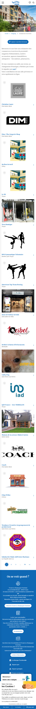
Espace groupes (17, 669)
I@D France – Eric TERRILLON (13, 405)
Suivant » (29, 564)
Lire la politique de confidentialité (9, 701)
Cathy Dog (5, 375)
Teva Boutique (7, 224)
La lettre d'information (18, 655)
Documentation (18, 631)
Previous (4, 300)
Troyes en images (18, 673)
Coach (4, 465)
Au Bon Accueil (7, 164)
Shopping (13, 33)
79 (25, 564)
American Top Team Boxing (12, 284)
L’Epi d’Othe (6, 495)
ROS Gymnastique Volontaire (12, 254)
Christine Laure (7, 104)
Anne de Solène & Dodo (10, 315)
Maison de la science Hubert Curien (15, 435)
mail (14, 69)
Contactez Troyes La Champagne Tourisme (18, 605)
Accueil (6, 33)
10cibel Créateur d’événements (13, 345)
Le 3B (4, 194)
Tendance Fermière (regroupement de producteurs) (16, 526)
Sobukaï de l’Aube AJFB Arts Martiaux (15, 557)
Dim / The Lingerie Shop (11, 134)
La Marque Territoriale (19, 660)
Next (32, 300)
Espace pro (15, 664)
